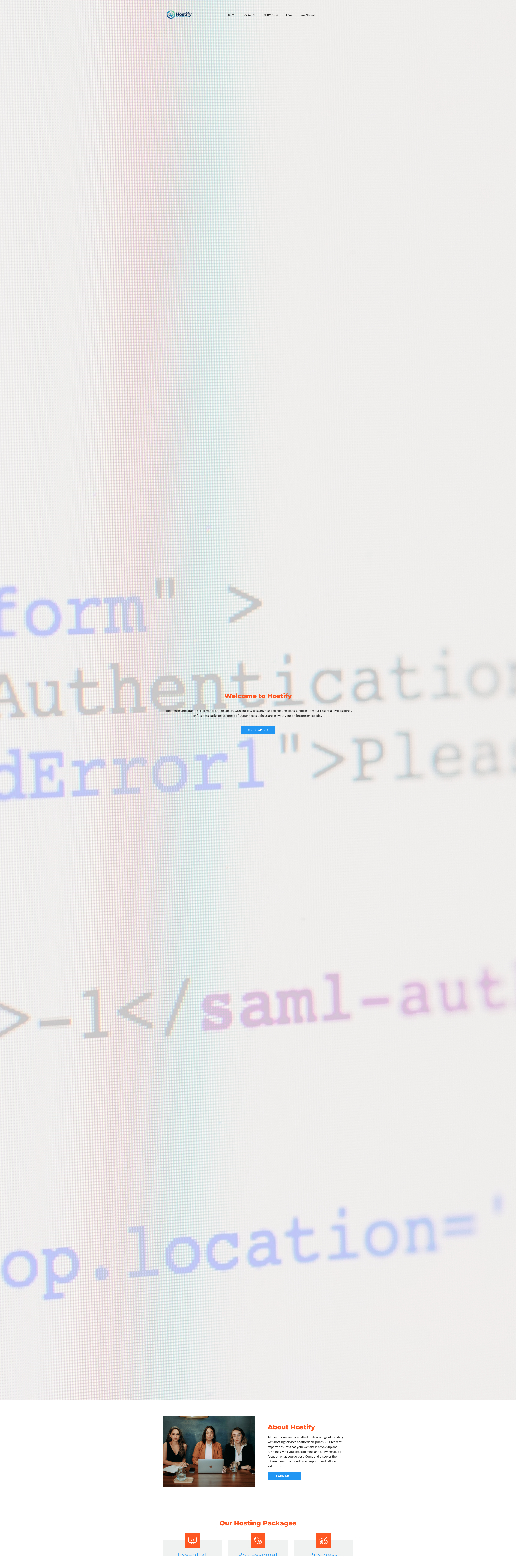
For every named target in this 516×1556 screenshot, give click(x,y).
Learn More (284, 1476)
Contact (308, 14)
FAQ (289, 14)
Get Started (258, 730)
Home (231, 14)
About (250, 14)
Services (271, 14)
